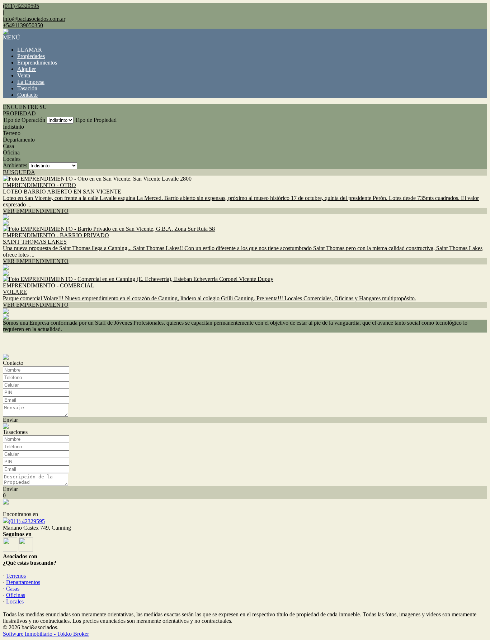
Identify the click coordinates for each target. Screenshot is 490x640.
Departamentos (23, 582)
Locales (11, 159)
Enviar (10, 420)
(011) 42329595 (27, 521)
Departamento (19, 140)
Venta (23, 75)
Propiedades (31, 56)
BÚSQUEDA (19, 172)
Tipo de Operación (24, 120)
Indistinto (13, 127)
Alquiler (26, 69)
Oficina (11, 152)
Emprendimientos (37, 62)
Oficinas (15, 595)
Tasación (27, 88)
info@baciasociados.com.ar (34, 19)
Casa (8, 146)
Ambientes (15, 165)
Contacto (27, 95)
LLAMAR (29, 50)
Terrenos (16, 576)
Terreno (11, 133)
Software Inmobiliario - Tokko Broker (46, 634)
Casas (12, 589)
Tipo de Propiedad (96, 120)
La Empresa (30, 82)
